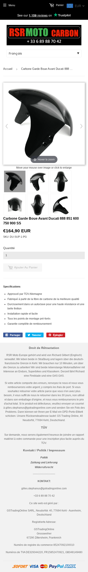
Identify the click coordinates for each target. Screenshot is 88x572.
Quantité (9, 248)
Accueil (7, 68)
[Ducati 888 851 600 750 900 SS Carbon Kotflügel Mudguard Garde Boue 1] (14, 181)
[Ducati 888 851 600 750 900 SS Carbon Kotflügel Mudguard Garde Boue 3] (61, 181)
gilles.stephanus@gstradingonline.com (28, 407)
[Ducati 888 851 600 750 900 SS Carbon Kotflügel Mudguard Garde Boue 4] (14, 204)
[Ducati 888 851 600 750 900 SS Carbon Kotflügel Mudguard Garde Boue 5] (37, 204)
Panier (59, 5)
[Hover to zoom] (44, 123)
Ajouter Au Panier (26, 267)
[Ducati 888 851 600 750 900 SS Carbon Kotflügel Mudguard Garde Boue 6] (61, 204)
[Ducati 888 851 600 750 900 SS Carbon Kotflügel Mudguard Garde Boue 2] (37, 181)
